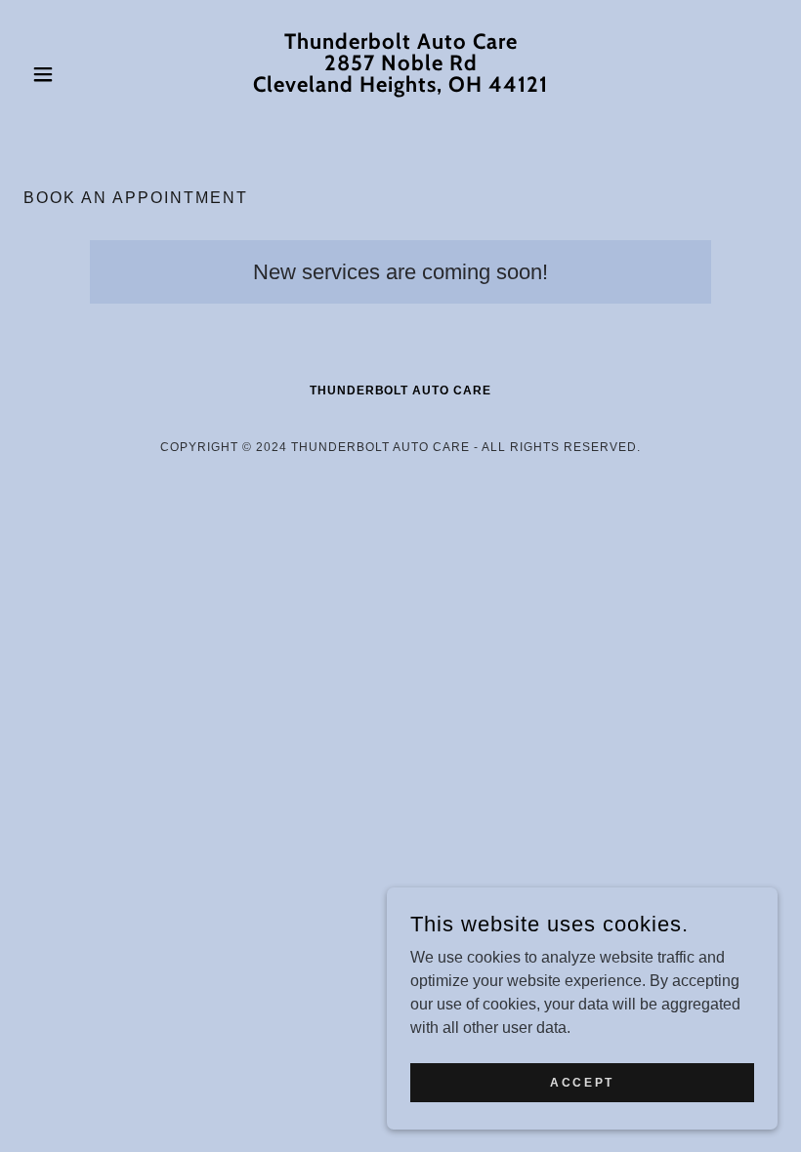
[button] (80, 74)
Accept (581, 1082)
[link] (400, 108)
